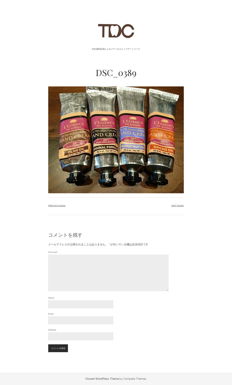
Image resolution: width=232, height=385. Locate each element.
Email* (51, 314)
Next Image (177, 205)
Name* (51, 298)
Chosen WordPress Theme (102, 378)
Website (52, 330)
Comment (52, 252)
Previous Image (56, 205)
